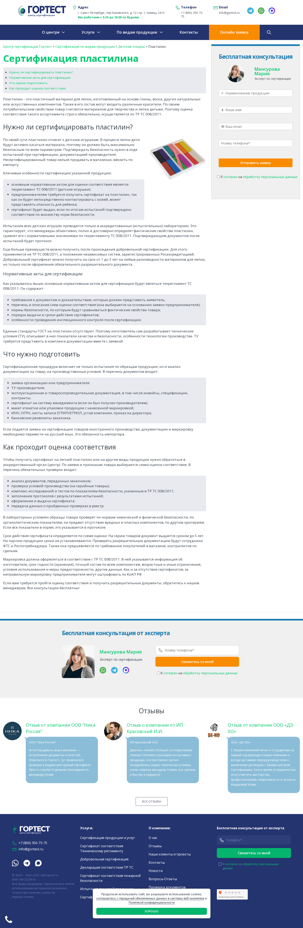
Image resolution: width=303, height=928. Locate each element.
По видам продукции (137, 32)
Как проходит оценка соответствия (37, 88)
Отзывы (155, 846)
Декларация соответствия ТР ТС (106, 867)
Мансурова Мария (267, 71)
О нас (153, 837)
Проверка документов (167, 887)
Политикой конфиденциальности (152, 902)
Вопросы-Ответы (163, 879)
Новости (156, 870)
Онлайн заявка (234, 32)
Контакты (189, 32)
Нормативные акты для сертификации (39, 77)
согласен (230, 177)
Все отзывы (151, 801)
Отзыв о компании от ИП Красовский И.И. (155, 728)
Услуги (88, 32)
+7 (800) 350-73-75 (192, 14)
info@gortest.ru (229, 13)
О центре (51, 32)
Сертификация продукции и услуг (107, 837)
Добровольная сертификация (104, 859)
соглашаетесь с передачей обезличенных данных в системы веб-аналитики (150, 898)
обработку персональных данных (270, 177)
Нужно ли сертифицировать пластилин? (41, 72)
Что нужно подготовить (28, 83)
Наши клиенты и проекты (170, 854)
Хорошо (151, 911)
